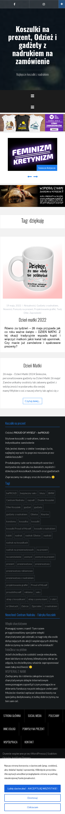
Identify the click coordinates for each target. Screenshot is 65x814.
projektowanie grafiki (17, 584)
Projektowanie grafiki (45, 308)
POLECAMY (54, 715)
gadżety (38, 506)
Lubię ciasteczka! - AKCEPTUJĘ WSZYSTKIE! (32, 788)
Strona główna (12, 715)
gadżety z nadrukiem (16, 513)
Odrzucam (32, 807)
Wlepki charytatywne (16, 623)
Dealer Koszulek (46, 499)
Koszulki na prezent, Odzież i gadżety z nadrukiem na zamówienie (32, 44)
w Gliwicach (12, 605)
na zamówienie (13, 556)
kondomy (11, 520)
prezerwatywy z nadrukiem (20, 577)
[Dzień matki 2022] (32, 267)
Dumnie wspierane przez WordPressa (24, 753)
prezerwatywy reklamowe (19, 570)
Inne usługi (9, 728)
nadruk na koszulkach (17, 542)
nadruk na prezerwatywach (20, 549)
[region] (32, 786)
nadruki (47, 535)
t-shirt (53, 598)
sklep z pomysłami (37, 598)
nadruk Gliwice (32, 535)
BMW (51, 492)
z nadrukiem (51, 605)
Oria (5, 757)
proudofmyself (13, 591)
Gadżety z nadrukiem (47, 305)
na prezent (42, 549)
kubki (9, 535)
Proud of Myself (39, 584)
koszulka (23, 520)
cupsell (31, 499)
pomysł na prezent (44, 556)
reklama (28, 591)
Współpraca (10, 741)
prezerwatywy (42, 563)
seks (38, 591)
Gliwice (34, 513)
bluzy (42, 492)
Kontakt (29, 741)
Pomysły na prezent (23, 308)
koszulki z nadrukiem (44, 527)
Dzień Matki (32, 365)
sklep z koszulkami (15, 598)
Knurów (45, 513)
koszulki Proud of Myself (18, 527)
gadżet (27, 506)
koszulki (35, 520)
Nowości (7, 308)
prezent (10, 563)
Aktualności (30, 305)
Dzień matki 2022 (32, 319)
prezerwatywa (24, 563)
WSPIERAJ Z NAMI (15, 670)
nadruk (18, 535)
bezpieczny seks (28, 492)
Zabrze (24, 605)
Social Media (35, 715)
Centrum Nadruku (15, 499)
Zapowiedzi (35, 312)
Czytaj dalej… (32, 400)
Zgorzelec (37, 605)
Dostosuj (32, 797)
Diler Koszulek (13, 506)
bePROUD (11, 492)
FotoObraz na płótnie (16, 649)
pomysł (28, 556)
